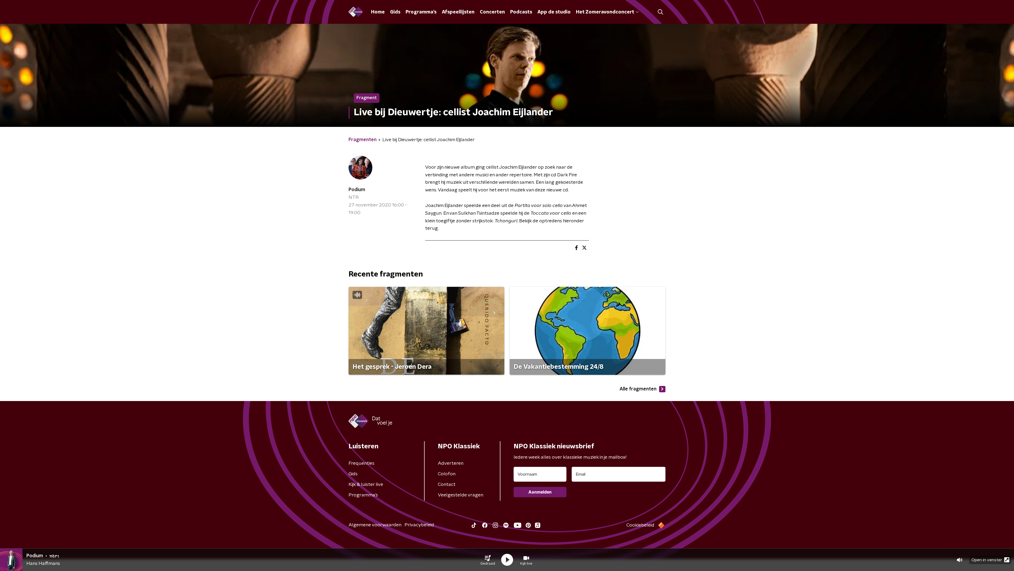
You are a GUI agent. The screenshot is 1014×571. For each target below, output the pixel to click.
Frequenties (361, 463)
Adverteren (450, 463)
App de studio (554, 12)
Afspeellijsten (458, 12)
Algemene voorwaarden (375, 525)
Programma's (421, 12)
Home (378, 12)
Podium (357, 189)
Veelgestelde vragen (460, 495)
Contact (447, 484)
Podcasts (521, 12)
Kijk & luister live (366, 484)
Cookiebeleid (640, 525)
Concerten (492, 12)
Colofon (447, 474)
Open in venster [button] (986, 560)
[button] (487, 559)
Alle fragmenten (637, 389)
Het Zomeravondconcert (605, 12)
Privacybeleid (419, 525)
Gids (395, 12)
